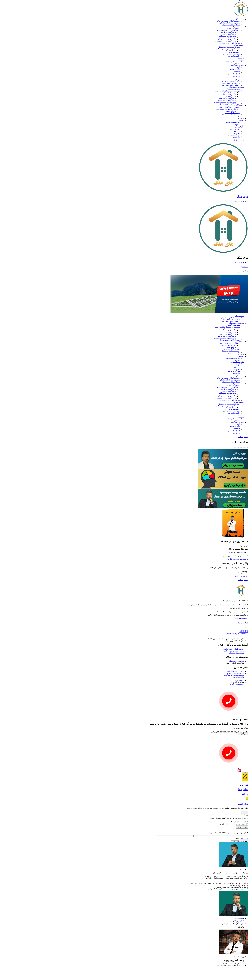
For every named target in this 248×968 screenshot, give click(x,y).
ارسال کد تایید (241, 827)
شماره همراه (241, 728)
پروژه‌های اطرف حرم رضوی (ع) (230, 43)
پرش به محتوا (243, 1)
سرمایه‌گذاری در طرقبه (228, 32)
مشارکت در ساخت (234, 74)
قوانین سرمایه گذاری (237, 65)
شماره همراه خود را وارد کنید (238, 821)
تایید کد (243, 841)
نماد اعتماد (243, 804)
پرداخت (244, 794)
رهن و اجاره (236, 72)
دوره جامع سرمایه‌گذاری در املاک (229, 47)
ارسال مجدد (244, 838)
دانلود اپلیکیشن (242, 580)
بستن (243, 813)
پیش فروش (236, 76)
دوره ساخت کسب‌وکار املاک (231, 54)
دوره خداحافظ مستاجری (232, 52)
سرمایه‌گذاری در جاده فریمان (227, 39)
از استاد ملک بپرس (234, 56)
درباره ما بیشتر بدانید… (240, 618)
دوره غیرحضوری (231, 50)
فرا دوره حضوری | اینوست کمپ (226, 49)
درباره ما (237, 63)
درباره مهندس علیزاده (233, 61)
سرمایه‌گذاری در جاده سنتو (227, 37)
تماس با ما (243, 789)
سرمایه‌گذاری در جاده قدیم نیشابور (225, 41)
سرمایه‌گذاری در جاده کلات (227, 36)
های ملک (242, 196)
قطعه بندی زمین (235, 69)
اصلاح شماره (235, 841)
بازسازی (237, 67)
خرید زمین (237, 71)
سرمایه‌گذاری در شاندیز (228, 34)
